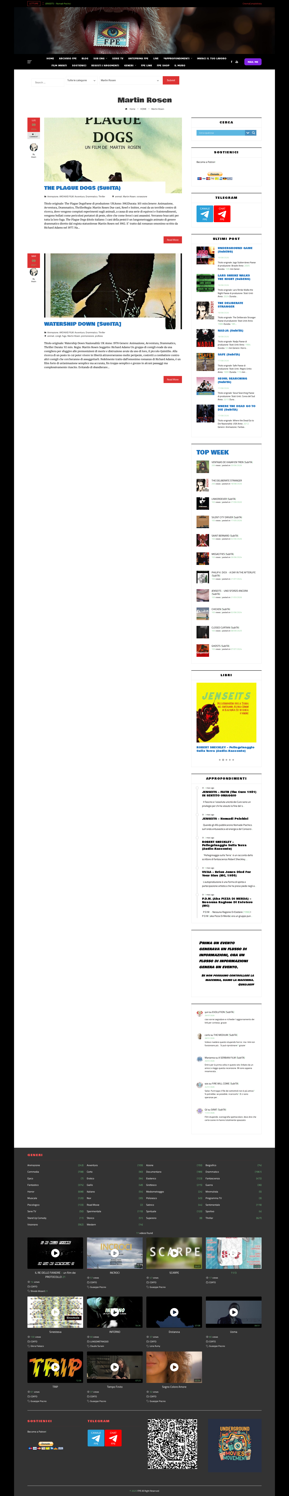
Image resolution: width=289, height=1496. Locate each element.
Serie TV (55, 1211)
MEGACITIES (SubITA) (223, 554)
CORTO (34, 1286)
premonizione (87, 336)
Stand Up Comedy (55, 1218)
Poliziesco (174, 1198)
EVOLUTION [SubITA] (223, 1012)
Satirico (174, 1205)
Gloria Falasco (37, 1346)
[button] (220, 760)
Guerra (234, 1185)
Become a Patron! (206, 162)
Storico (115, 1218)
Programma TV (234, 1198)
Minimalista (234, 1191)
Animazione (52, 196)
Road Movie (115, 1205)
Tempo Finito (115, 1386)
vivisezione (142, 196)
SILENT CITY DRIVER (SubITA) (227, 517)
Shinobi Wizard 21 (39, 1291)
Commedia (55, 1171)
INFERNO (114, 1331)
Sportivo (234, 1211)
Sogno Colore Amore (174, 1386)
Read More (173, 239)
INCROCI (115, 1272)
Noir (115, 1198)
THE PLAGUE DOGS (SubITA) (82, 188)
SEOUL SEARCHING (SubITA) (232, 380)
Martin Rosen (129, 196)
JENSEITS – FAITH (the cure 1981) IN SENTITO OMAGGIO (229, 794)
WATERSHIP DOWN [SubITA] (82, 324)
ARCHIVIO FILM (66, 196)
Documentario (174, 1171)
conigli (58, 336)
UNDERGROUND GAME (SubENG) (235, 250)
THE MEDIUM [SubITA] (226, 1034)
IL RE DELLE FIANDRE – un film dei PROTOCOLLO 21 (55, 1274)
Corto (115, 1171)
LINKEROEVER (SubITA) (224, 498)
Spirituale (174, 1211)
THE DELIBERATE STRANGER (230, 305)
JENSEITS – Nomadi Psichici (58, 3)
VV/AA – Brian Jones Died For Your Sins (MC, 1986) (226, 874)
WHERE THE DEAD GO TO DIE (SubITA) (236, 408)
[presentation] (43, 3)
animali (118, 196)
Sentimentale (234, 1205)
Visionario (55, 1224)
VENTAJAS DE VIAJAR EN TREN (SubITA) (232, 462)
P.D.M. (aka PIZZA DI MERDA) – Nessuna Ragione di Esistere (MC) (227, 902)
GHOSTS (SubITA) (221, 645)
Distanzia (174, 1331)
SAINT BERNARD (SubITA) (225, 535)
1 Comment (34, 135)
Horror (55, 1191)
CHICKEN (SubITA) (221, 609)
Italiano (115, 1191)
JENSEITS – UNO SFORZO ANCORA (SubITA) (230, 592)
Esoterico (174, 1178)
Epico (55, 1178)
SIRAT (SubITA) (218, 1109)
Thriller (102, 196)
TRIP (55, 1386)
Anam (33, 157)
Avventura (80, 196)
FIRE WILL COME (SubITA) (225, 1083)
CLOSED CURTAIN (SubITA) (225, 627)
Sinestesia (55, 1331)
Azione (174, 1165)
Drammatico (92, 196)
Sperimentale (115, 1211)
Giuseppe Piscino (98, 1287)
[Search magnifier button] (253, 133)
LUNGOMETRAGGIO (99, 1341)
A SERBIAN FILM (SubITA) (231, 1057)
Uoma (233, 1331)
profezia (99, 336)
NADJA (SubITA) (230, 331)
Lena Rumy (155, 1346)
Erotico (115, 1178)
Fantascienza (234, 1178)
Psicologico (55, 1205)
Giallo (115, 1185)
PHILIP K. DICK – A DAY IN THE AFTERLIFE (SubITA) (234, 574)
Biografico (234, 1165)
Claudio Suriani (97, 1346)
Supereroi (174, 1218)
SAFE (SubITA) (229, 354)
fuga (64, 336)
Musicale (55, 1198)
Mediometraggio (174, 1191)
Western (115, 1224)
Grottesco (174, 1185)
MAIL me (253, 61)
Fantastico (55, 1185)
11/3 (233, 1272)
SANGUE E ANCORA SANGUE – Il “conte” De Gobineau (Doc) (221, 749)
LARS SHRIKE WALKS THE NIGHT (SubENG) (234, 277)
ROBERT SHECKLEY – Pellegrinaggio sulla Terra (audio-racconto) (224, 845)
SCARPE (174, 1272)
